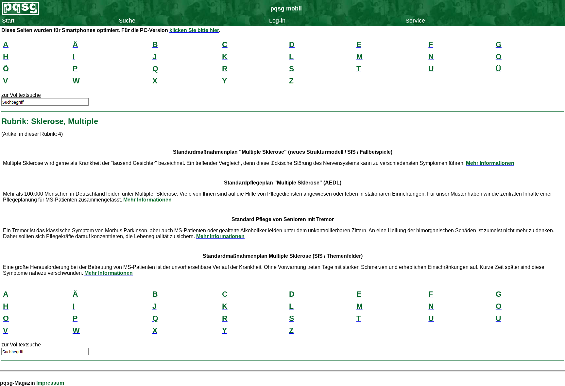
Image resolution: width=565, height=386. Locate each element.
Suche (127, 20)
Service (415, 20)
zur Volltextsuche (21, 95)
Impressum (50, 383)
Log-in (277, 20)
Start (8, 20)
